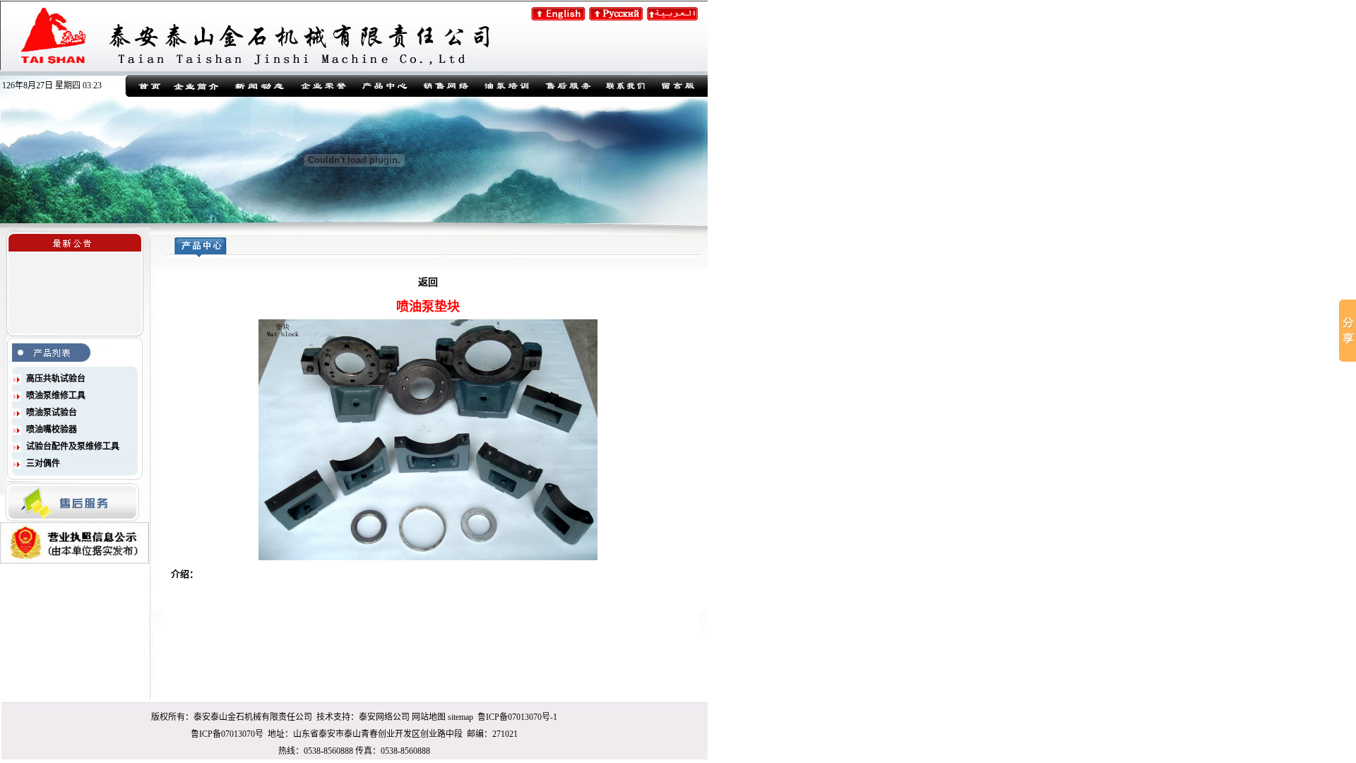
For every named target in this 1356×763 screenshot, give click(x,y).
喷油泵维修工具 (55, 396)
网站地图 (429, 717)
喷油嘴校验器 (51, 429)
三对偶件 (43, 463)
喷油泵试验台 (51, 413)
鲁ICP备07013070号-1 (517, 717)
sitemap (460, 717)
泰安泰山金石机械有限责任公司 (253, 717)
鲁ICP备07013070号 (227, 734)
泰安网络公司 (384, 717)
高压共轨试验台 (55, 379)
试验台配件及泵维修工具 (72, 446)
